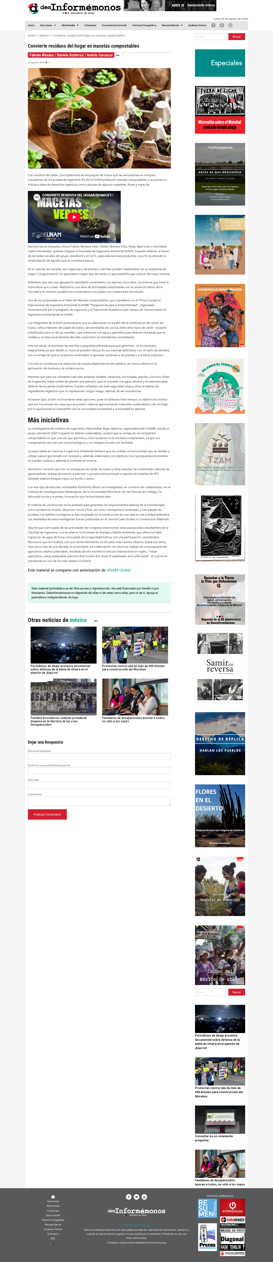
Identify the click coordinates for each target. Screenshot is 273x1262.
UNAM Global (118, 570)
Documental (53, 1215)
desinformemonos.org (137, 1225)
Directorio (53, 1234)
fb (213, 25)
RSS (53, 1238)
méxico (44, 35)
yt (230, 25)
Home (31, 35)
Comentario (35, 794)
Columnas (90, 25)
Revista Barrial (170, 25)
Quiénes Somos (197, 25)
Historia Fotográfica (144, 25)
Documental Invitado (114, 25)
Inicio (31, 25)
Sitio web (33, 780)
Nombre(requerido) (39, 751)
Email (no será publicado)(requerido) (49, 765)
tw (221, 25)
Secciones (53, 1201)
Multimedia (68, 25)
